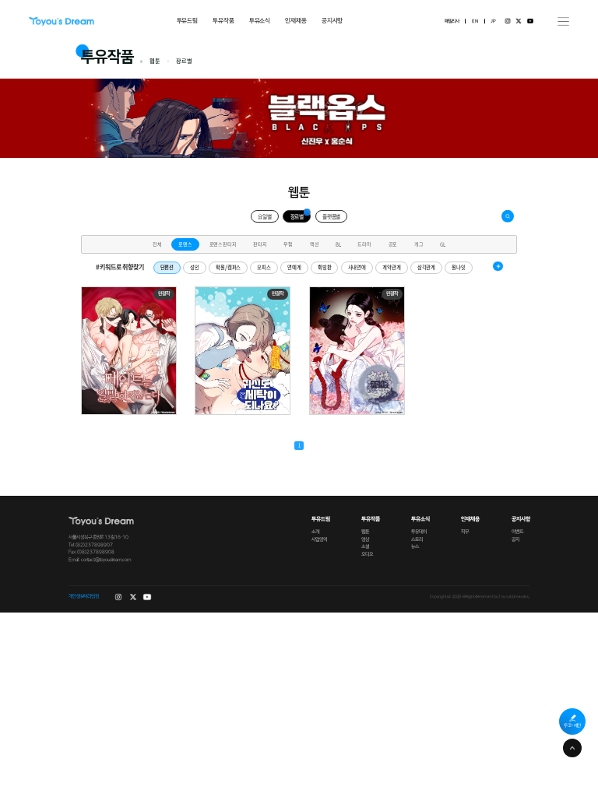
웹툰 (365, 532)
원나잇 (459, 267)
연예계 (294, 267)
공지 (515, 539)
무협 (288, 244)
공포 (393, 244)
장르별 (297, 216)
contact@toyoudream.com (105, 560)
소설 (365, 546)
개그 (419, 244)
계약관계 (391, 267)
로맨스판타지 (223, 244)
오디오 (367, 554)
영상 (365, 539)
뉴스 (415, 546)
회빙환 (325, 267)
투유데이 (418, 532)
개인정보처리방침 (84, 596)
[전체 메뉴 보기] (563, 21)
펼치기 (498, 267)
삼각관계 (426, 267)
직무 (465, 532)
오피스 (264, 267)
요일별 (265, 216)
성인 (194, 267)
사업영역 (318, 539)
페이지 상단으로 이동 (572, 748)
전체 (157, 244)
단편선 (167, 267)
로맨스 (185, 244)
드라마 (364, 244)
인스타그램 (508, 21)
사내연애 (357, 267)
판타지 (260, 244)
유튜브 (530, 21)
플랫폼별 (331, 216)
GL (442, 244)
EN (475, 21)
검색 (507, 216)
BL (338, 244)
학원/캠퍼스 (228, 267)
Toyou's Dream (61, 21)
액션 (314, 244)
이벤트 (517, 532)
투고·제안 (572, 725)
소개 (315, 532)
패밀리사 (452, 21)
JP (493, 21)
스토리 (417, 539)
